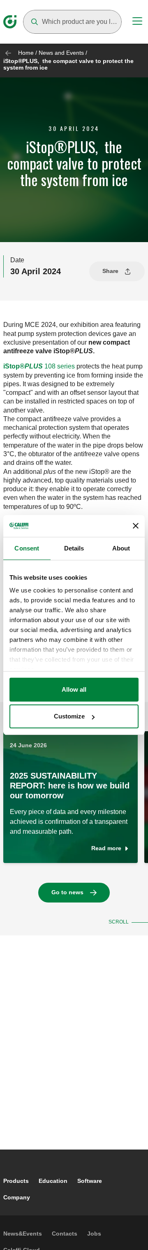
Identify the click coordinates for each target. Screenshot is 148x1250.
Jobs (94, 1233)
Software (89, 1181)
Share (110, 271)
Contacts (64, 1233)
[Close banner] (136, 526)
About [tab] (121, 548)
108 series (39, 366)
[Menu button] (137, 22)
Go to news (67, 892)
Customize (69, 716)
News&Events (22, 1233)
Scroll (119, 922)
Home (26, 52)
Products (16, 1181)
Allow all (74, 689)
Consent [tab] (26, 548)
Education (53, 1181)
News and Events (61, 52)
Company (16, 1197)
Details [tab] (74, 548)
